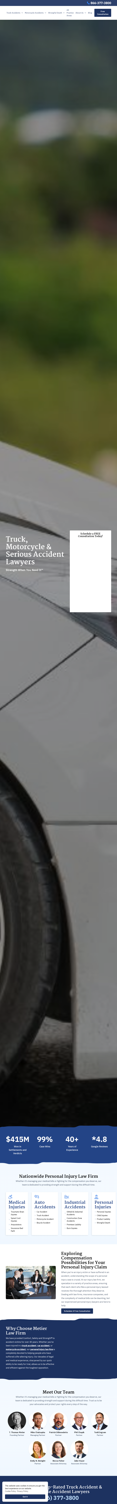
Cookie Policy (10, 1491)
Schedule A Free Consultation (77, 1311)
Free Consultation (102, 12)
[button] (15, 13)
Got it (25, 1497)
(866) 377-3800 (58, 1497)
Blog (90, 13)
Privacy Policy (22, 1491)
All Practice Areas (70, 13)
